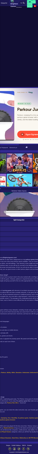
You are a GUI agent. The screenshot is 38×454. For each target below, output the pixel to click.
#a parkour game (23, 418)
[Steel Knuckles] (19, 163)
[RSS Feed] (28, 448)
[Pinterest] (9, 448)
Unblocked (25, 372)
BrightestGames (9, 428)
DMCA (24, 445)
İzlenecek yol (13, 147)
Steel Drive (15, 438)
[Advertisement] (19, 27)
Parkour (3, 372)
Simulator (19, 372)
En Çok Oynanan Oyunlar (31, 4)
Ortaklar (29, 445)
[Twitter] (19, 448)
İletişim (8, 445)
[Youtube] (14, 448)
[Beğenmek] (26, 147)
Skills (13, 372)
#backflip (14, 418)
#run (9, 418)
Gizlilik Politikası (16, 445)
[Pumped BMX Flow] (19, 183)
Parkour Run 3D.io (13, 403)
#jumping (4, 418)
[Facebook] (23, 448)
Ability (9, 372)
